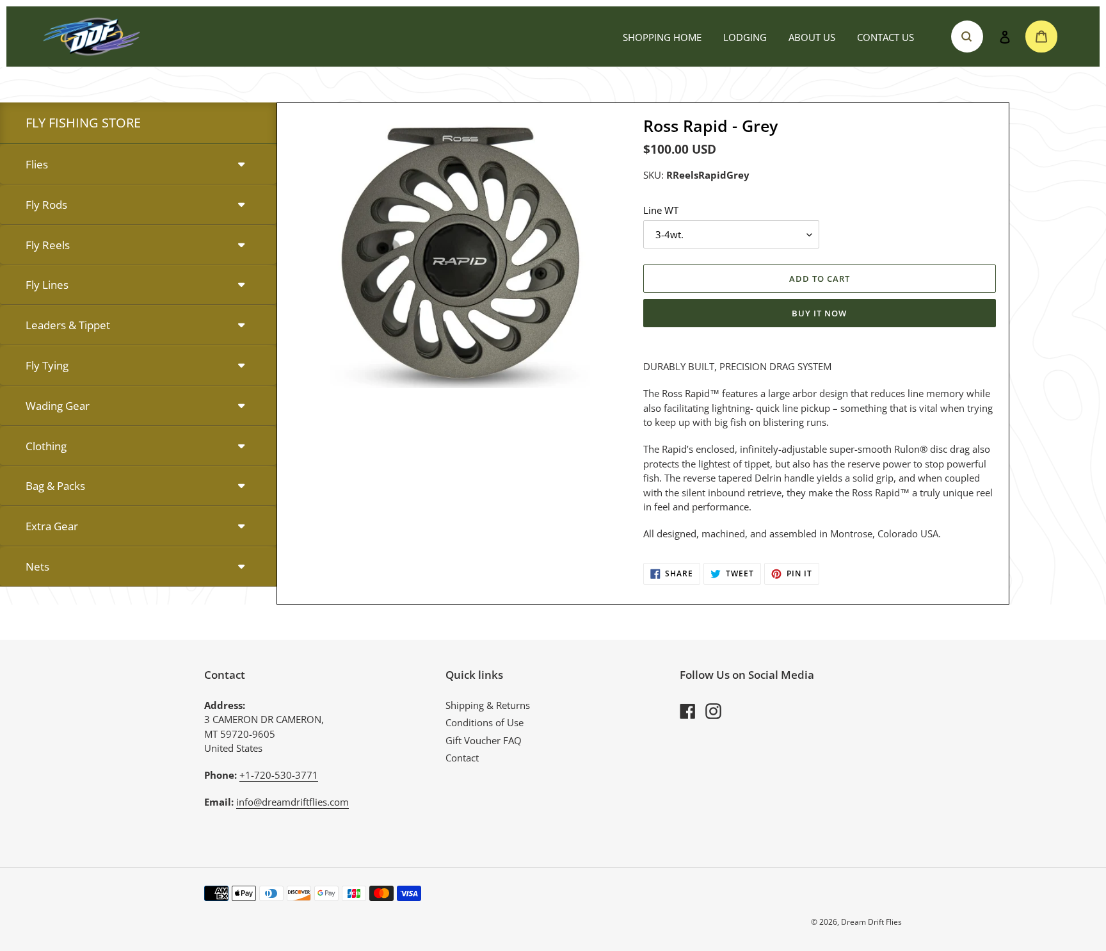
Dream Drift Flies (871, 921)
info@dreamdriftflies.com (292, 801)
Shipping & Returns (487, 705)
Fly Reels (48, 245)
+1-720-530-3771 (278, 774)
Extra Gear (52, 526)
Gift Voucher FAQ (483, 740)
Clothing (46, 446)
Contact (462, 757)
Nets (37, 566)
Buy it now (819, 313)
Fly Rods (46, 204)
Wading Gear (58, 405)
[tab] (138, 164)
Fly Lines (47, 284)
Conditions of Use (484, 722)
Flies (37, 164)
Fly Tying (47, 365)
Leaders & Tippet (68, 325)
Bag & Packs (55, 485)
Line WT (660, 210)
